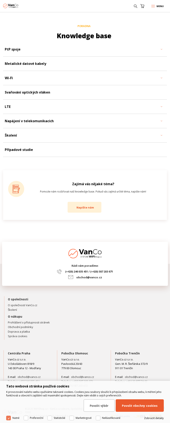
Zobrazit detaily (154, 418)
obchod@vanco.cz (89, 277)
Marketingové (84, 418)
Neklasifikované (111, 418)
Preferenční (36, 418)
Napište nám (85, 207)
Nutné (15, 418)
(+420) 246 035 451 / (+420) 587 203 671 (89, 271)
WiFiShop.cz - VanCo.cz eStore (18, 6)
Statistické (59, 418)
